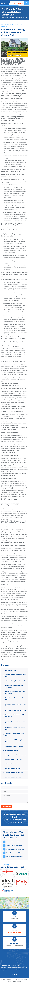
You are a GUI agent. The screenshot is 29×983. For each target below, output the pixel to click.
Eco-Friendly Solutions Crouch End (15, 710)
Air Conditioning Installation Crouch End (15, 675)
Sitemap (18, 981)
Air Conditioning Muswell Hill (13, 777)
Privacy (10, 981)
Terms (14, 981)
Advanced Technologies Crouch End (14, 734)
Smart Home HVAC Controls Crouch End (15, 698)
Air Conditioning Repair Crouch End (15, 681)
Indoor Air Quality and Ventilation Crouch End (15, 692)
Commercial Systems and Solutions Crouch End (15, 715)
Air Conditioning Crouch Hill (13, 759)
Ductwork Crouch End (11, 750)
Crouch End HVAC (11, 979)
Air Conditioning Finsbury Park (14, 772)
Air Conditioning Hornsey (12, 764)
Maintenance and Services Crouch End (15, 705)
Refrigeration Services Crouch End (15, 755)
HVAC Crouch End (10, 670)
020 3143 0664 (18, 3)
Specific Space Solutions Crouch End (15, 722)
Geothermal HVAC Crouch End (14, 746)
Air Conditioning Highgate (12, 768)
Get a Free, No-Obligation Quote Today (14, 818)
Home (3, 17)
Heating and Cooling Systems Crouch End (14, 686)
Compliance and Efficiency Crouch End (15, 740)
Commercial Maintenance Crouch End (15, 728)
